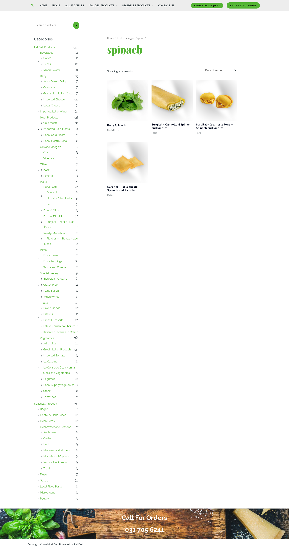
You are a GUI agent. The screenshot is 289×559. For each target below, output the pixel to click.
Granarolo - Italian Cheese (59, 93)
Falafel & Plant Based (53, 415)
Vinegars (48, 158)
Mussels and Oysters (56, 456)
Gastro (44, 480)
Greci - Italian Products (57, 349)
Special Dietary (49, 273)
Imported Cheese (54, 99)
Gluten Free (50, 284)
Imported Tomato (54, 355)
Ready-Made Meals (55, 233)
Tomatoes (49, 397)
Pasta (43, 181)
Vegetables (47, 338)
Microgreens (47, 492)
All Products (74, 5)
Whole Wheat (51, 296)
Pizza (43, 250)
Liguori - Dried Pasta (59, 198)
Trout (46, 468)
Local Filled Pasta (51, 486)
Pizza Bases (50, 255)
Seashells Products (136, 5)
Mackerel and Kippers (56, 450)
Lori (49, 204)
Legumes (49, 379)
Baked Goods (51, 308)
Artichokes (49, 343)
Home (43, 5)
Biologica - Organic (55, 278)
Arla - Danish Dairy (54, 81)
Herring (47, 444)
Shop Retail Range (243, 5)
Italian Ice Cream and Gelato (60, 332)
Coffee (47, 58)
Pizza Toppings (52, 261)
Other (43, 164)
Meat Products (49, 117)
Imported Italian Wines (54, 111)
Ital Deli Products (101, 5)
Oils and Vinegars (50, 147)
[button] (32, 6)
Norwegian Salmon (55, 462)
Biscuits (48, 314)
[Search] (76, 25)
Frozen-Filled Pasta (55, 216)
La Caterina (50, 361)
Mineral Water (51, 70)
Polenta (48, 175)
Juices (47, 64)
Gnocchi (52, 192)
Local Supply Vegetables (58, 385)
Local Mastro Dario (55, 141)
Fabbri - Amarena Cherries (59, 326)
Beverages (46, 52)
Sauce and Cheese (54, 267)
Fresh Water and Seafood (55, 427)
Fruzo (43, 474)
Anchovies (49, 432)
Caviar (47, 438)
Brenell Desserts (53, 320)
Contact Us (166, 5)
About (56, 5)
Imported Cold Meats (56, 129)
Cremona (49, 87)
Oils (45, 152)
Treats (44, 302)
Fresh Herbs (47, 421)
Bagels (44, 409)
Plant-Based (51, 290)
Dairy (43, 76)
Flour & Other (51, 210)
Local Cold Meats (54, 135)
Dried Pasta (50, 187)
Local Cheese (51, 105)
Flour (46, 169)
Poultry (44, 498)
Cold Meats (50, 123)
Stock (47, 391)
